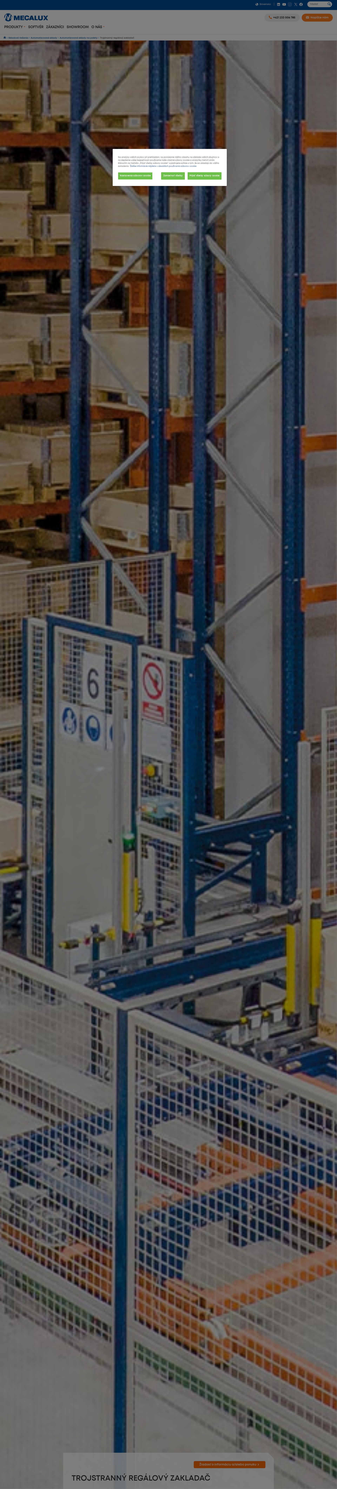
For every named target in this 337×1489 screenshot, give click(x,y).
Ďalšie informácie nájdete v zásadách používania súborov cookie (163, 166)
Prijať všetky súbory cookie (205, 176)
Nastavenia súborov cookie (135, 176)
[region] (170, 167)
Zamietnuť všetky (173, 176)
